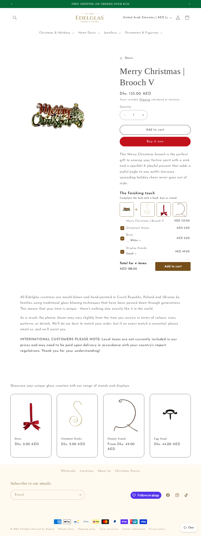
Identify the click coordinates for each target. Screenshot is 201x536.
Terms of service (109, 529)
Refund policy (66, 529)
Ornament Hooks (137, 228)
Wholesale (68, 471)
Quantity (125, 107)
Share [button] (129, 58)
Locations (87, 471)
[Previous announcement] (11, 4)
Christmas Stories (127, 471)
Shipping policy (87, 529)
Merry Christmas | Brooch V (145, 220)
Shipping (144, 100)
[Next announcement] (189, 4)
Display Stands (136, 248)
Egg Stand (160, 438)
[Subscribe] (79, 495)
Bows (129, 234)
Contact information (133, 529)
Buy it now (155, 141)
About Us (104, 471)
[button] (14, 17)
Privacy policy (157, 529)
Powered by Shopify (42, 529)
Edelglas (25, 529)
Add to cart (173, 266)
